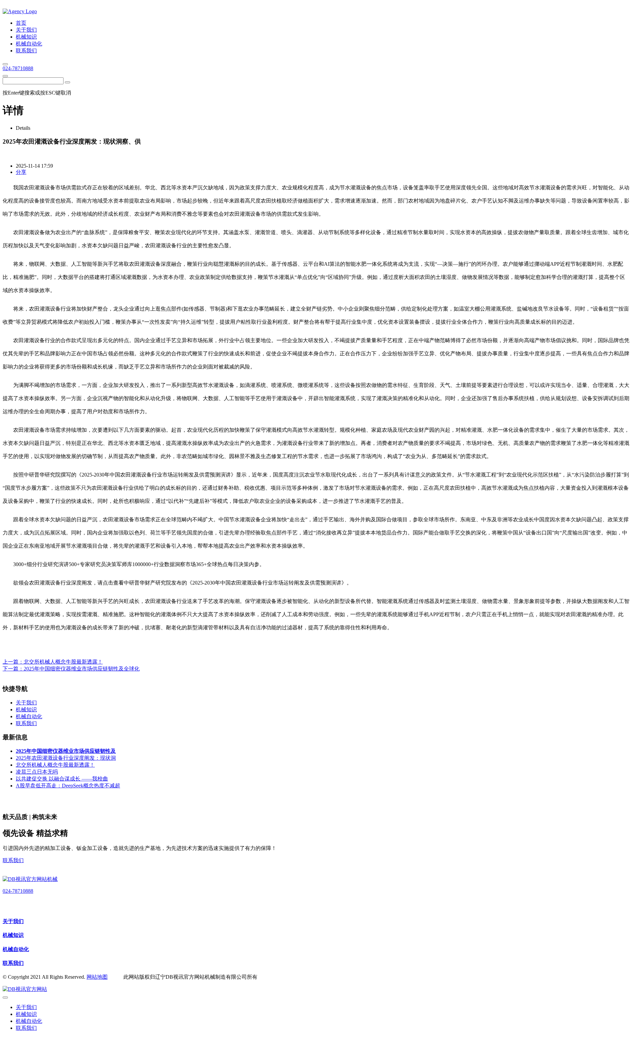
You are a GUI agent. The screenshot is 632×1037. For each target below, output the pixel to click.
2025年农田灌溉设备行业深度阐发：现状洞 (66, 758)
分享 (21, 172)
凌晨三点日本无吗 (37, 772)
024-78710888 (18, 68)
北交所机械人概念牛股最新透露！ (63, 662)
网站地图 (97, 977)
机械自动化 (16, 949)
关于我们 (13, 921)
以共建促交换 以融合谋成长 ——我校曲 (62, 778)
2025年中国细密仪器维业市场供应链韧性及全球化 (82, 668)
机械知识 (13, 935)
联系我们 (13, 860)
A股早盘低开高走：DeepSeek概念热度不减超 (68, 785)
